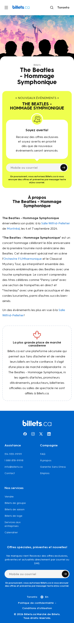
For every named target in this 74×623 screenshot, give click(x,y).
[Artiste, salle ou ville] (52, 7)
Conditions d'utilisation (37, 608)
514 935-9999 (13, 454)
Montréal (13, 228)
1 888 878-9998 (14, 460)
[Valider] (63, 167)
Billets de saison (14, 509)
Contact (10, 473)
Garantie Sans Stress (53, 466)
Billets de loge (13, 515)
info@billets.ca (14, 466)
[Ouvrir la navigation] (6, 7)
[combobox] (62, 7)
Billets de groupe (15, 503)
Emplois (44, 473)
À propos (45, 460)
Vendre (9, 496)
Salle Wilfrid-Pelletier (55, 223)
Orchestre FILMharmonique (22, 259)
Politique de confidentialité (36, 603)
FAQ (42, 454)
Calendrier (11, 532)
